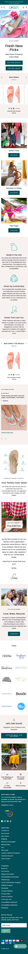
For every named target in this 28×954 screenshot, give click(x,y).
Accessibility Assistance (9, 905)
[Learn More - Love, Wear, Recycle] (14, 597)
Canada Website (7, 891)
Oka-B (7, 948)
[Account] (23, 7)
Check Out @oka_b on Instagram (14, 735)
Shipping (4, 839)
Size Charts (5, 836)
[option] (14, 414)
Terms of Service (6, 896)
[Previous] (1, 438)
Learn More (14, 634)
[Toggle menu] (1, 7)
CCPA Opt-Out (6, 899)
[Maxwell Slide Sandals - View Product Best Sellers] (14, 94)
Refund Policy (5, 845)
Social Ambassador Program (11, 882)
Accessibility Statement (9, 902)
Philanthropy (5, 880)
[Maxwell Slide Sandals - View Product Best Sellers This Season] (14, 360)
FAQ (2, 847)
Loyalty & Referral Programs (10, 853)
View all (14, 79)
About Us (4, 868)
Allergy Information (7, 874)
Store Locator (5, 859)
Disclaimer (4, 908)
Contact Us (5, 830)
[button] (11, 530)
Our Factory (5, 871)
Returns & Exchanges (8, 842)
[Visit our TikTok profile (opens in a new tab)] (10, 821)
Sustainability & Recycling (9, 877)
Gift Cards (4, 850)
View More (14, 155)
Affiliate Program (7, 885)
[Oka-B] (14, 7)
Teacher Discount (7, 856)
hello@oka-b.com (7, 805)
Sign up (5, 931)
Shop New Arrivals (14, 63)
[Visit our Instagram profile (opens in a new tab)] (5, 821)
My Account (5, 833)
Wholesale (4, 888)
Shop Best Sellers (14, 68)
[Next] (5, 438)
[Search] (5, 7)
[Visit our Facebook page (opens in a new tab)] (2, 821)
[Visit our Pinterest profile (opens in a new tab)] (8, 821)
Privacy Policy (5, 894)
